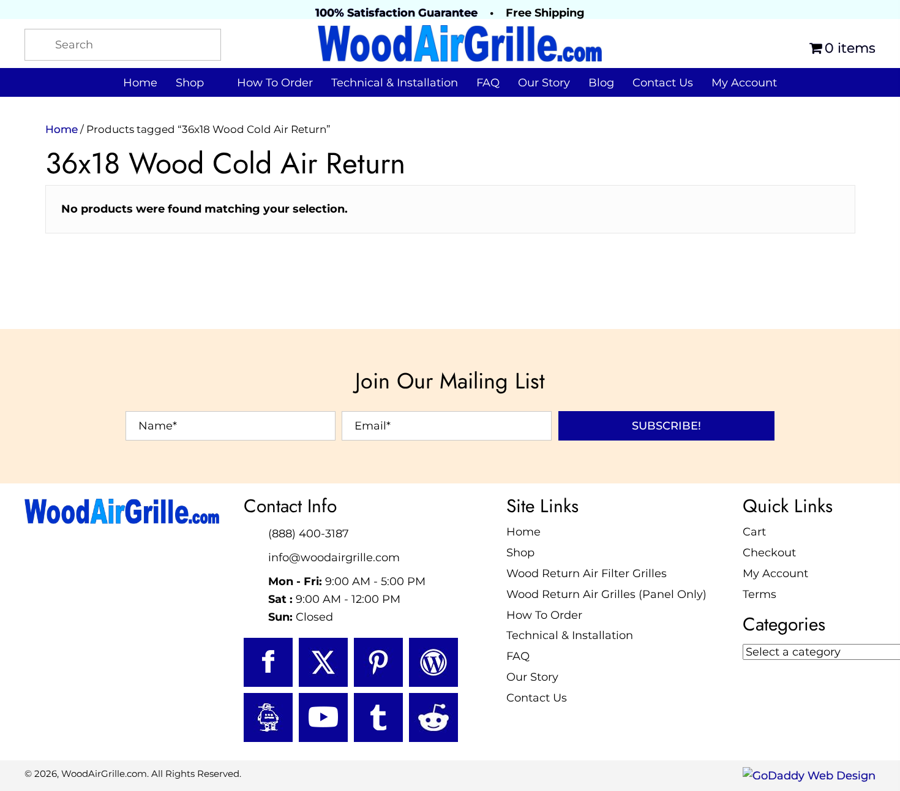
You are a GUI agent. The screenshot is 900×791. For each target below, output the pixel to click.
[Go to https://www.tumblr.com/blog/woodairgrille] (378, 717)
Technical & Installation (569, 635)
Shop (520, 552)
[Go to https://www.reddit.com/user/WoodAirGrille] (433, 717)
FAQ (518, 656)
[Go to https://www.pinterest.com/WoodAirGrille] (378, 662)
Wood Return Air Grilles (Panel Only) (606, 594)
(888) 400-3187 (308, 533)
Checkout (769, 552)
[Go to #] (433, 662)
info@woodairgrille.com (334, 557)
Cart (754, 532)
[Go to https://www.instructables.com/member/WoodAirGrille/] (268, 717)
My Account (775, 573)
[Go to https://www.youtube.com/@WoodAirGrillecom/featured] (323, 717)
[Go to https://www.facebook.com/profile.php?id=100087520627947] (268, 662)
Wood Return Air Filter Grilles (586, 573)
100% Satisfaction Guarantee (396, 13)
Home (61, 129)
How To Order (544, 615)
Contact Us (536, 698)
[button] (666, 426)
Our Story (532, 677)
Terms (759, 594)
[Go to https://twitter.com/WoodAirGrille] (323, 662)
